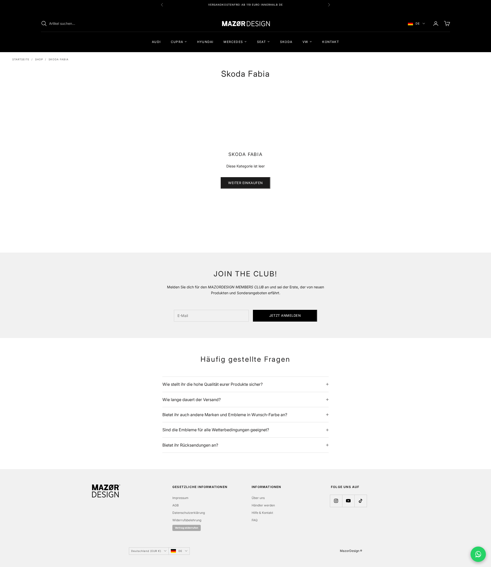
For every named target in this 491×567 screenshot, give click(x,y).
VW (305, 41)
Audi (156, 41)
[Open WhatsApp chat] (478, 554)
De (418, 23)
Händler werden (263, 505)
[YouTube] (348, 501)
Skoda (286, 41)
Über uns (258, 498)
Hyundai (205, 41)
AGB (175, 505)
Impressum (180, 498)
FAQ (255, 520)
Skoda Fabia (59, 59)
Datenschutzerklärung (188, 513)
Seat (261, 41)
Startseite (20, 59)
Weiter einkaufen (245, 183)
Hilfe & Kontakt (262, 513)
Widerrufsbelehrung (186, 520)
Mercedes (233, 41)
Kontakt (330, 41)
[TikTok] (360, 501)
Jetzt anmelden (285, 315)
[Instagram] (336, 501)
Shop (39, 59)
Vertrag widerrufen (186, 527)
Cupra (177, 41)
